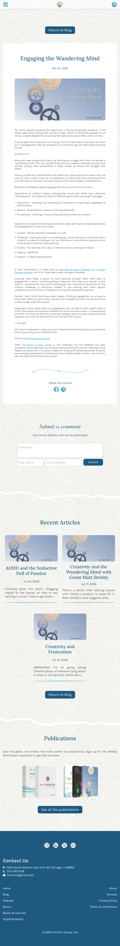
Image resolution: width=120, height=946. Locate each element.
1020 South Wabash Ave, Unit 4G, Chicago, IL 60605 (40, 867)
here (23, 332)
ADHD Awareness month (36, 338)
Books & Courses (14, 913)
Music (7, 906)
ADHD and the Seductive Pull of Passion (31, 570)
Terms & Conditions (103, 906)
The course (37, 344)
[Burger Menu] (5, 4)
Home (7, 888)
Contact (112, 894)
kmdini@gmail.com (20, 875)
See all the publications (60, 810)
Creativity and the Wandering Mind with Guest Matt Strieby (88, 572)
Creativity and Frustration (60, 649)
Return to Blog (60, 30)
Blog (6, 894)
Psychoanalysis (13, 919)
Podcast (8, 900)
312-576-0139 (15, 871)
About (113, 888)
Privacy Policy (108, 900)
